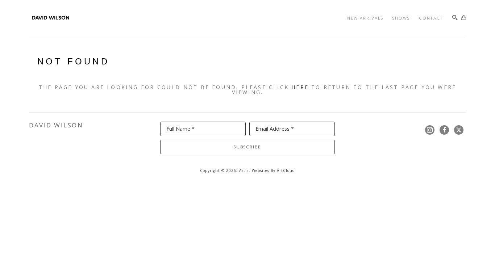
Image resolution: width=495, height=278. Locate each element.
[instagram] (429, 130)
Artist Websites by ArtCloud (267, 170)
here (300, 87)
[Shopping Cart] (463, 18)
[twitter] (458, 130)
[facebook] (444, 130)
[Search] (455, 18)
